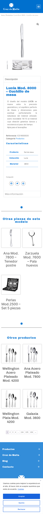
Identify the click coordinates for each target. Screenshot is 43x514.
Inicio (3, 15)
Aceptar (21, 496)
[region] (21, 496)
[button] (38, 6)
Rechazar (21, 509)
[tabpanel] (22, 136)
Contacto (7, 467)
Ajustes (21, 503)
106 (31, 432)
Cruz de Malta (10, 455)
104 (22, 432)
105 (26, 432)
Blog (5, 461)
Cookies (21, 489)
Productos (9, 15)
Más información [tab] (14, 194)
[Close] (40, 480)
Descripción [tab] (11, 79)
